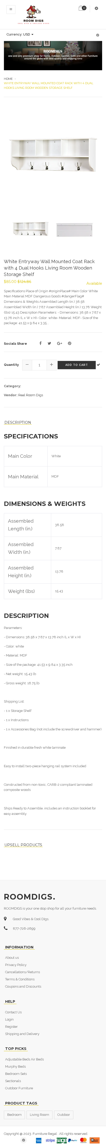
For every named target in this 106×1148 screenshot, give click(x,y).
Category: (12, 386)
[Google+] (59, 343)
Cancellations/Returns (22, 972)
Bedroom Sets (16, 1074)
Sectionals (13, 1081)
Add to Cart (76, 365)
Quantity (11, 365)
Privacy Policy (15, 965)
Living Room (39, 1115)
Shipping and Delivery (22, 1034)
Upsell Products (23, 845)
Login (9, 1019)
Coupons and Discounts (23, 986)
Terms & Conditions (19, 979)
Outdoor (63, 1115)
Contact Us (13, 1012)
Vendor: (10, 395)
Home (8, 79)
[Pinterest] (69, 343)
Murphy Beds (15, 1066)
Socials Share (15, 344)
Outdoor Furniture (19, 1088)
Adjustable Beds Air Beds (24, 1059)
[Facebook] (40, 343)
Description (17, 423)
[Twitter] (49, 343)
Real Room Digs (30, 395)
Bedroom (14, 1115)
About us (12, 958)
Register (11, 1027)
